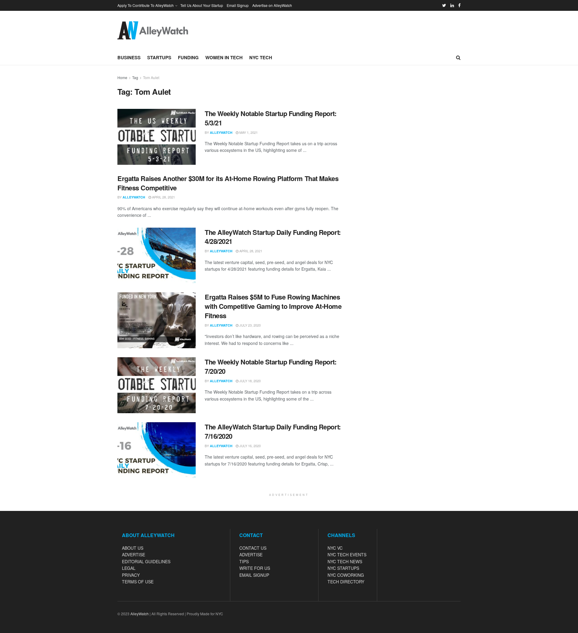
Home (122, 77)
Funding (188, 57)
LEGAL (128, 568)
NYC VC (335, 548)
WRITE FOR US (254, 568)
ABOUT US (132, 548)
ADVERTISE (133, 555)
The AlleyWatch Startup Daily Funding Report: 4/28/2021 (273, 236)
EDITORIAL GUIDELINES (146, 561)
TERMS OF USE (138, 582)
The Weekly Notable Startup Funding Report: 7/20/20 (271, 366)
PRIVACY (131, 575)
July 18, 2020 (249, 380)
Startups (159, 57)
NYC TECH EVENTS (347, 555)
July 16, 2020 (249, 445)
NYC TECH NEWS (345, 561)
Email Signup (238, 5)
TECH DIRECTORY (346, 582)
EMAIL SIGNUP (254, 575)
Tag (135, 77)
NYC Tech (260, 57)
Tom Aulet (151, 77)
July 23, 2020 (249, 325)
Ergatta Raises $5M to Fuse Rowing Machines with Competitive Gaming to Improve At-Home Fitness (273, 306)
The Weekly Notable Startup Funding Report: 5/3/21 (271, 118)
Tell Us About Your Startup (201, 5)
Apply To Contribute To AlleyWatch (145, 5)
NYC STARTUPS (343, 568)
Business (129, 57)
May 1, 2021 (248, 132)
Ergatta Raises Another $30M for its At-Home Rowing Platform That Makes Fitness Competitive (227, 183)
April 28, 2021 (163, 197)
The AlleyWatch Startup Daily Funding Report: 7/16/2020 (273, 431)
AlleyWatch (221, 132)
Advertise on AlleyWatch (272, 5)
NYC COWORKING (346, 575)
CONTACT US (252, 548)
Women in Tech (224, 57)
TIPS (244, 561)
